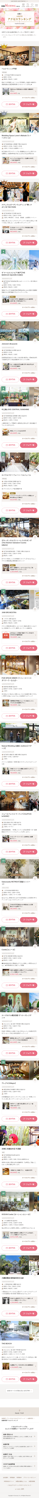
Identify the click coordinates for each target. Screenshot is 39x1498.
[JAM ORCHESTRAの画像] (19, 599)
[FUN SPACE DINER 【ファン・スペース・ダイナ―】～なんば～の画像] (19, 665)
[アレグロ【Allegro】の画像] (19, 1070)
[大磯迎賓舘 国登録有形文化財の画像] (19, 1265)
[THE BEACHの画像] (19, 1330)
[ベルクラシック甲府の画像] (19, 56)
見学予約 (12, 104)
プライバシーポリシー (29, 1477)
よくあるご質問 (19, 1489)
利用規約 (12, 1477)
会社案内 (5, 1477)
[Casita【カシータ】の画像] (19, 937)
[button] (19, 1436)
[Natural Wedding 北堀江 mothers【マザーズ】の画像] (19, 733)
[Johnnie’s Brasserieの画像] (19, 331)
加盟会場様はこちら (21, 1481)
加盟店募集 (32, 1481)
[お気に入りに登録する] (35, 65)
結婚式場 (30, 1418)
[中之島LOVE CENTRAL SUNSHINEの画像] (19, 396)
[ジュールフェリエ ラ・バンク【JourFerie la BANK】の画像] (19, 801)
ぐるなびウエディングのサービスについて (19, 1485)
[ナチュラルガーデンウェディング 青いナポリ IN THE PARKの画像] (19, 192)
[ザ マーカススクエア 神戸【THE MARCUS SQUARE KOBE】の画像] (19, 260)
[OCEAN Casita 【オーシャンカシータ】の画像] (19, 1201)
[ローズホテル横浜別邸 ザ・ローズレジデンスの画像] (19, 1002)
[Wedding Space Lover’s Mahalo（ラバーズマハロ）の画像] (19, 122)
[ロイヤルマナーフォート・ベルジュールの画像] (19, 462)
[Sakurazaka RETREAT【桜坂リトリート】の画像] (19, 869)
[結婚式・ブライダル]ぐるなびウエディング (13, 1418)
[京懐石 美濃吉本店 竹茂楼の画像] (19, 1136)
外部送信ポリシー (9, 1481)
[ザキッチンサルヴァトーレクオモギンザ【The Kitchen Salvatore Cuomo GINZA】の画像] (19, 527)
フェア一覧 (30, 104)
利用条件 (19, 1477)
